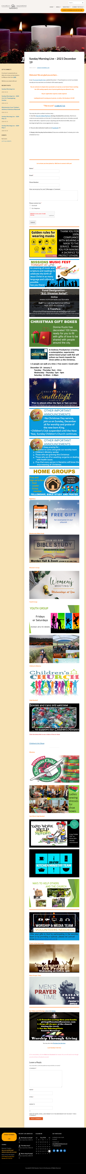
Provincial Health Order (39, 80)
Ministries (66, 7)
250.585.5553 (57, 1145)
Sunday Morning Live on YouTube (72, 10)
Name (31, 168)
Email (31, 175)
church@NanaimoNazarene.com (59, 1143)
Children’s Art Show (36, 743)
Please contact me (35, 203)
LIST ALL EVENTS (6, 141)
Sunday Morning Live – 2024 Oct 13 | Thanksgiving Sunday (10, 98)
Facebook (55, 128)
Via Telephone (36, 208)
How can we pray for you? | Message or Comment (44, 189)
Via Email (34, 205)
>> (49, 1137)
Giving (53, 1011)
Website (32, 1104)
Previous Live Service (59, 1043)
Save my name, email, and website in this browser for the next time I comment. (52, 1114)
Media (58, 7)
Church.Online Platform (43, 116)
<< (36, 1137)
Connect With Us (77, 7)
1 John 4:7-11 (60, 106)
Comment (33, 1068)
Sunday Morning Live (43, 67)
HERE (14, 77)
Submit (33, 222)
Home (51, 7)
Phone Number (34, 182)
